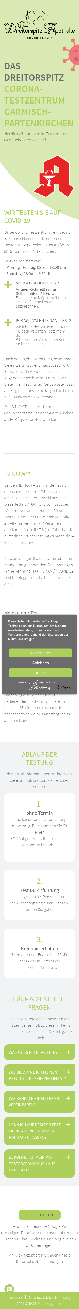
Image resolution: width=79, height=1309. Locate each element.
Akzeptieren (40, 653)
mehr (40, 673)
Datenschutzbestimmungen (39, 1261)
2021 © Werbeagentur (39, 1303)
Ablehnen (40, 663)
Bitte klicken (39, 1215)
